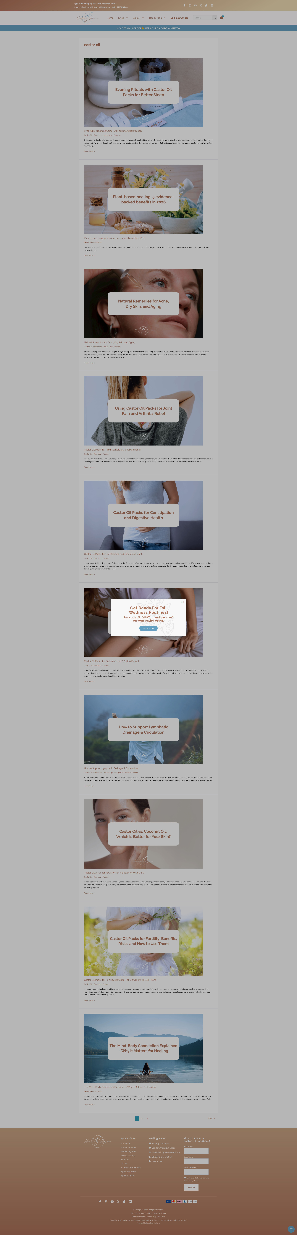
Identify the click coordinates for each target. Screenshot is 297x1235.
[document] (148, 617)
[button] (182, 602)
